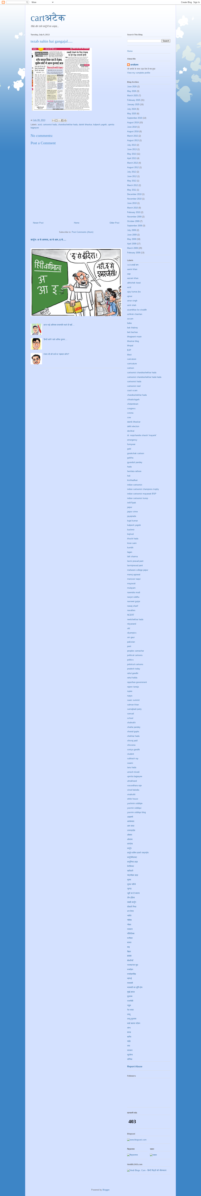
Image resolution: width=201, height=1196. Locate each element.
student (130, 754)
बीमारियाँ (130, 960)
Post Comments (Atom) (82, 232)
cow (129, 417)
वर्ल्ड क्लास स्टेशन (133, 1023)
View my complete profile (138, 73)
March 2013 (132, 163)
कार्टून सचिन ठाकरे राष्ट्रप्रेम (138, 852)
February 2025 (133, 100)
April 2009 (131, 243)
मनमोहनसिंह (131, 974)
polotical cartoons (135, 664)
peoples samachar (135, 651)
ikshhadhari (132, 480)
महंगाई (129, 978)
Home (76, 223)
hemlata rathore (134, 471)
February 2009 (133, 252)
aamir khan (132, 269)
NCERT (130, 615)
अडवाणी (130, 817)
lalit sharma (132, 556)
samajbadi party (134, 709)
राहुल (129, 1005)
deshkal (130, 431)
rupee (129, 691)
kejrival (130, 534)
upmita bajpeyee (134, 776)
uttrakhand (132, 781)
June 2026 (132, 86)
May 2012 (131, 181)
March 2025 (132, 95)
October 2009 (133, 221)
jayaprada (131, 516)
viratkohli (131, 794)
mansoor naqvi (134, 579)
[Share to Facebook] (62, 120)
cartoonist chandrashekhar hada (141, 372)
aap (128, 274)
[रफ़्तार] (153, 1155)
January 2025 (133, 104)
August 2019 (133, 122)
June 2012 (132, 176)
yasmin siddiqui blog (136, 812)
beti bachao (132, 332)
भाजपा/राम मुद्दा (132, 965)
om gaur (131, 637)
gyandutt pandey (134, 462)
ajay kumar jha (134, 292)
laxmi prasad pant (135, 561)
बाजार (129, 942)
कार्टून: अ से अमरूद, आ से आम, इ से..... (48, 239)
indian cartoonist (134, 485)
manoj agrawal (133, 574)
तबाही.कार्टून (131, 902)
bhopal (130, 345)
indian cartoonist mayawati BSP (141, 494)
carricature (132, 363)
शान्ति (129, 1037)
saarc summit (133, 700)
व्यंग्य (128, 1028)
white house (132, 799)
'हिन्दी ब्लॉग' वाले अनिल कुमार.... (55, 339)
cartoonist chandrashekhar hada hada (144, 377)
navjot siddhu (133, 597)
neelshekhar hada (135, 619)
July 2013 (131, 145)
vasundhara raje (134, 785)
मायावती (130, 983)
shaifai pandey (133, 727)
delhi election (133, 426)
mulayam (131, 588)
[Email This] (53, 120)
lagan (129, 552)
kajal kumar (132, 521)
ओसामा (130, 839)
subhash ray (132, 758)
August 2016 (133, 131)
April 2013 (131, 158)
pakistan (131, 642)
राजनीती (130, 1001)
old (128, 628)
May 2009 (131, 239)
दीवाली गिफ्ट (131, 906)
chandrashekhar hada (68, 124)
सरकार (130, 1050)
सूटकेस (130, 1054)
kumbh (130, 547)
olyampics (131, 633)
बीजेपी (129, 956)
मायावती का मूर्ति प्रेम (134, 987)
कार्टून (129, 848)
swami (130, 763)
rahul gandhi (132, 673)
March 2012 (132, 185)
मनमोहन (130, 969)
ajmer (129, 296)
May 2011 (131, 190)
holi (128, 476)
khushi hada (132, 538)
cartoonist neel (134, 386)
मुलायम (129, 996)
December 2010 (134, 194)
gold (129, 449)
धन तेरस (130, 911)
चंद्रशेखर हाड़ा (132, 875)
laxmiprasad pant (135, 565)
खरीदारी (130, 871)
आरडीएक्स (134, 65)
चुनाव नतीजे (131, 884)
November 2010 (134, 199)
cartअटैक (48, 18)
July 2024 (131, 109)
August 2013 (133, 140)
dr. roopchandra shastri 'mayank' (141, 435)
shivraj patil (132, 740)
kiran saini (131, 543)
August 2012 (133, 167)
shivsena (131, 745)
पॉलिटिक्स (130, 933)
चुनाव (129, 879)
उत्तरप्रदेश (131, 830)
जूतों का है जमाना (133, 893)
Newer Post (38, 223)
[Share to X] (59, 120)
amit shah (131, 305)
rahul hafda (132, 677)
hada (129, 467)
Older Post (114, 223)
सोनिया (129, 1059)
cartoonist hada (50, 124)
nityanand (131, 624)
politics (130, 660)
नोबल (129, 924)
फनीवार (130, 938)
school (130, 718)
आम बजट (130, 826)
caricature (131, 359)
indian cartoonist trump (137, 498)
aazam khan (132, 278)
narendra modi (133, 592)
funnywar (131, 444)
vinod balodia (133, 790)
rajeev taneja (133, 687)
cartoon (130, 368)
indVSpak (131, 502)
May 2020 (131, 113)
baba (129, 323)
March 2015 (132, 136)
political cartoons (135, 655)
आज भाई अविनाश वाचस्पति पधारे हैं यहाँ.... (59, 325)
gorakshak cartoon (135, 453)
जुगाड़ (129, 888)
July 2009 (131, 230)
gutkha (130, 458)
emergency (132, 440)
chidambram (132, 404)
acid (40, 124)
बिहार (129, 951)
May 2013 (131, 154)
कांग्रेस (130, 844)
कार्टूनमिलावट (132, 857)
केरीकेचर (130, 866)
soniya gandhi (133, 749)
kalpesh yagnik (100, 124)
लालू (128, 1014)
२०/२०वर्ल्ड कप (132, 265)
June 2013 (132, 149)
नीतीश (129, 920)
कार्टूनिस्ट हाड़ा (132, 862)
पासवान (130, 929)
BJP (129, 350)
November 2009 (134, 216)
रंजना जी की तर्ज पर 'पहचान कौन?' (56, 354)
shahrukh (131, 722)
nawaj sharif (132, 606)
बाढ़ (128, 947)
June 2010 (132, 203)
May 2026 (131, 91)
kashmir (130, 529)
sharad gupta (133, 731)
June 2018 (132, 127)
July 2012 (131, 172)
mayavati (131, 583)
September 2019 (134, 118)
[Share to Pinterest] (65, 120)
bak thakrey (132, 327)
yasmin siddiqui (134, 808)
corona (130, 413)
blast (129, 354)
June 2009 (132, 235)
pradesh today (133, 669)
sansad (130, 713)
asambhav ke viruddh (137, 310)
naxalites (131, 610)
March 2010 (132, 208)
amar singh (132, 300)
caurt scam (132, 390)
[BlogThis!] (56, 120)
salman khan (133, 704)
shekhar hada (133, 736)
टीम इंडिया (131, 897)
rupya (129, 696)
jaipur (129, 507)
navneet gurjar (133, 601)
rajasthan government (137, 682)
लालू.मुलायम (131, 1019)
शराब (129, 1032)
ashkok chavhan (134, 314)
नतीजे (129, 915)
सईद (129, 1041)
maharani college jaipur (137, 570)
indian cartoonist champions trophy (143, 489)
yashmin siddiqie (134, 803)
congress (131, 408)
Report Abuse (134, 1066)
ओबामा (129, 835)
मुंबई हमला (131, 992)
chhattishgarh (133, 399)
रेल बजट (130, 1010)
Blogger (106, 1190)
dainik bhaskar (85, 124)
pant (129, 646)
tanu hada (131, 767)
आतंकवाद (130, 821)
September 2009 (134, 225)
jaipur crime (132, 511)
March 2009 (132, 248)
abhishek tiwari (134, 283)
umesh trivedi (133, 772)
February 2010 (133, 212)
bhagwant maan (134, 336)
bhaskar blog (133, 341)
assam (130, 319)
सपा (128, 1046)
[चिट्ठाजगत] (132, 1155)
